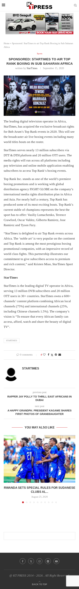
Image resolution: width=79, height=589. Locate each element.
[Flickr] (48, 561)
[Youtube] (56, 561)
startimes (11, 340)
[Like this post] (44, 354)
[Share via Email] (59, 354)
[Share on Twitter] (52, 355)
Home (7, 43)
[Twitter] (31, 561)
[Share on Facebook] (48, 354)
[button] (7, 469)
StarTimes (32, 68)
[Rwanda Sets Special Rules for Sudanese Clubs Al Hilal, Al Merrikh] (39, 459)
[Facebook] (23, 561)
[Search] (75, 5)
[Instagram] (39, 561)
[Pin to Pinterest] (56, 354)
